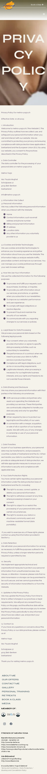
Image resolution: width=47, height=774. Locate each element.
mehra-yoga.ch (23, 112)
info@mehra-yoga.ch (10, 194)
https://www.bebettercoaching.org (14, 745)
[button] (43, 14)
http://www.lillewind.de (10, 761)
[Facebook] (11, 724)
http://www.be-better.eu (10, 742)
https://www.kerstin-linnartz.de (13, 747)
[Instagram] (4, 724)
